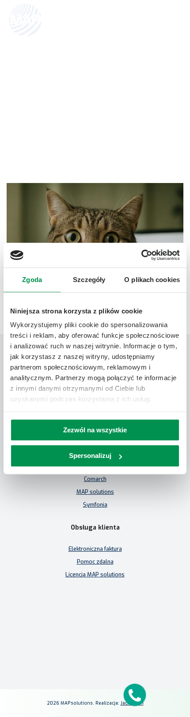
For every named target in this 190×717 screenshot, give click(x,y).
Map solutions (50, 65)
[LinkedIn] (95, 647)
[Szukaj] (151, 19)
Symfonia (95, 504)
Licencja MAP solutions (95, 574)
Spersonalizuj (90, 456)
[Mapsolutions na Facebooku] (73, 647)
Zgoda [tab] (32, 279)
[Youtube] (116, 647)
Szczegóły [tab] (89, 279)
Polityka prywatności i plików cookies (95, 631)
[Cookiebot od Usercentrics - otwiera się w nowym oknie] (141, 255)
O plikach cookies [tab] (152, 279)
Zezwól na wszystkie (95, 430)
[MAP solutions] (54, 20)
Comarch (95, 479)
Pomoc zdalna (95, 561)
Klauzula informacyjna (95, 618)
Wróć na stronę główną (95, 129)
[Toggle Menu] (170, 20)
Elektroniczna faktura (95, 549)
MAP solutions (95, 492)
